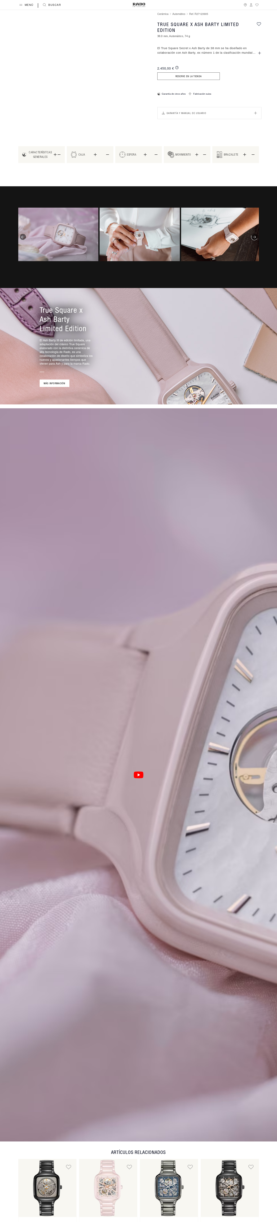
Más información (54, 383)
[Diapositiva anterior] (23, 237)
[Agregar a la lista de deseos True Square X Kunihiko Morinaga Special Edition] (68, 1167)
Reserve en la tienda (188, 76)
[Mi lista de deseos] (257, 4)
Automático (178, 14)
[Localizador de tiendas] (245, 4)
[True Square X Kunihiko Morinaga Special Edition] (47, 1188)
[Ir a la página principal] (138, 5)
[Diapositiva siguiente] (254, 237)
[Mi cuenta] (251, 4)
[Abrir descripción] (259, 53)
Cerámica (162, 14)
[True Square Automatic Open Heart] (108, 1188)
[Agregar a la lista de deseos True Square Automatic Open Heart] (129, 1167)
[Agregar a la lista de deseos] (258, 24)
